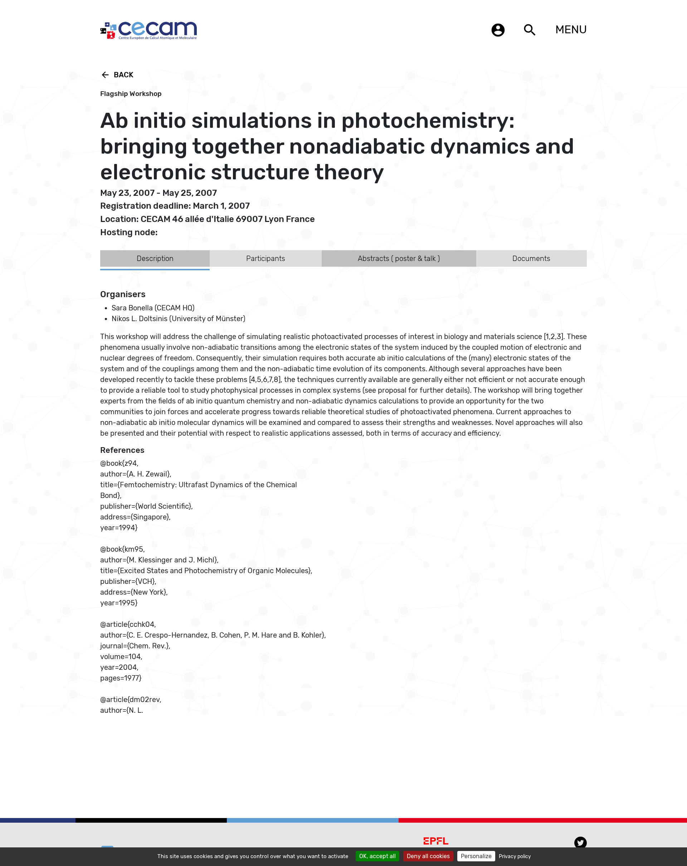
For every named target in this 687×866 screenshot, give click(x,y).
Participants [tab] (265, 258)
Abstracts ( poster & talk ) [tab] (399, 258)
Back (116, 75)
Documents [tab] (531, 258)
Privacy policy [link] (515, 856)
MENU (571, 29)
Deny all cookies (428, 856)
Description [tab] (155, 258)
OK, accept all (377, 856)
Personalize (476, 856)
